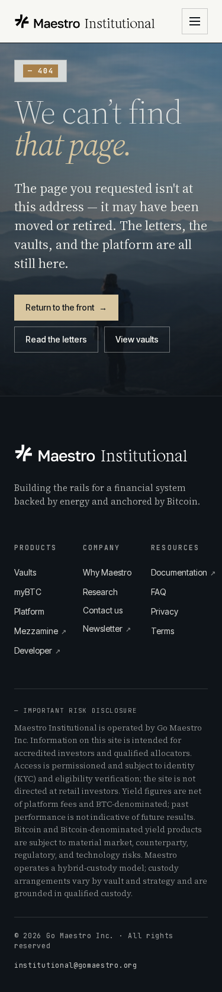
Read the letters (56, 339)
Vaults (25, 572)
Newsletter (107, 628)
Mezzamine (40, 631)
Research (100, 592)
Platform (29, 611)
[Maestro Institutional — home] (85, 21)
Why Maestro (107, 572)
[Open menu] (195, 21)
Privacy (164, 611)
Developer (37, 650)
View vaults (137, 339)
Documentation (179, 572)
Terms (162, 631)
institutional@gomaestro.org (75, 965)
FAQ (158, 592)
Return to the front (66, 307)
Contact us (103, 610)
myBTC (27, 592)
